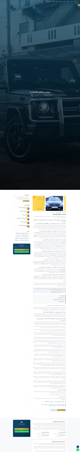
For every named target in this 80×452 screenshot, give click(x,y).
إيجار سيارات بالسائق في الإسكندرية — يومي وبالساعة (21, 240)
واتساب (21, 431)
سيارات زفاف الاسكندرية (61, 301)
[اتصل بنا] (77, 446)
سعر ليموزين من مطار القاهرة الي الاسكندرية (59, 299)
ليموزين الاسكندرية (58, 212)
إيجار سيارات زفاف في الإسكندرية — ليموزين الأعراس (21, 238)
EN (44, 1)
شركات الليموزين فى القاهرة (44, 404)
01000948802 (48, 1)
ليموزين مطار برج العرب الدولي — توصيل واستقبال (22, 233)
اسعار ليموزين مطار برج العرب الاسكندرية (21, 218)
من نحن (64, 1)
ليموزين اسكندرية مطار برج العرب (22, 207)
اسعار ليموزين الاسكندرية (23, 221)
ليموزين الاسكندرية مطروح (61, 297)
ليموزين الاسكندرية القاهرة (52, 404)
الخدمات (60, 1)
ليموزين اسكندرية (24, 214)
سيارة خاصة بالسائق (58, 404)
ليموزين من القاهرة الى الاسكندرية (22, 225)
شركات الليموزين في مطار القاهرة (53, 405)
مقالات (57, 1)
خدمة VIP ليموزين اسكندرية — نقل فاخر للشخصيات (21, 236)
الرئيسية (67, 1)
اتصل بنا (54, 1)
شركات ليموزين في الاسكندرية (60, 405)
